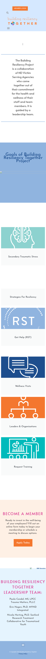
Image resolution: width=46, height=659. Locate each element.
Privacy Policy (23, 654)
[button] (7, 13)
